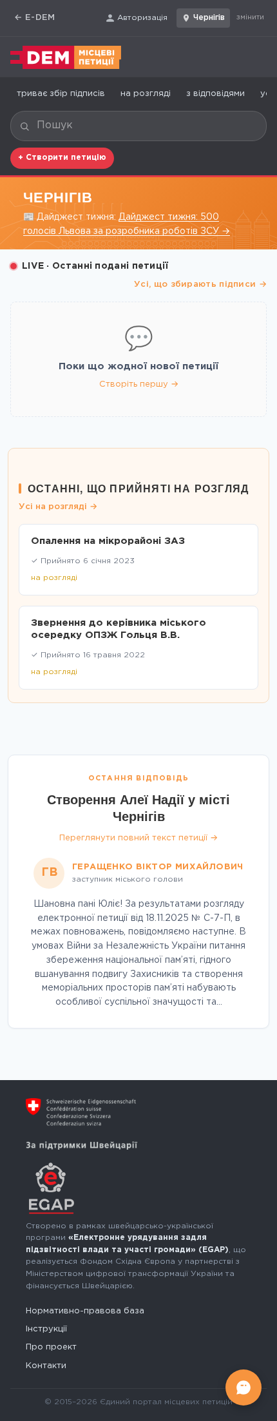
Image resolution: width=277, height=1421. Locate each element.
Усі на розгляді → (58, 506)
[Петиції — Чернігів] (65, 57)
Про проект (51, 1347)
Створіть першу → (138, 384)
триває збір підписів (61, 93)
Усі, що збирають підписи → (200, 284)
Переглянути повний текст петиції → (138, 838)
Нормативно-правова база (85, 1311)
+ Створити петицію (62, 157)
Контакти (46, 1365)
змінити (250, 17)
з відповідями (215, 93)
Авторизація (142, 17)
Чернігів (209, 17)
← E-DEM (34, 17)
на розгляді (145, 93)
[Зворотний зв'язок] (243, 1387)
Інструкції (46, 1329)
